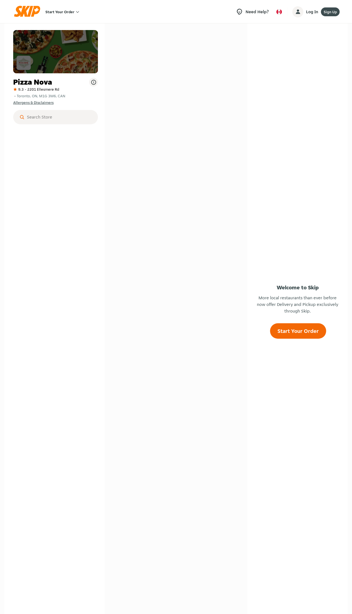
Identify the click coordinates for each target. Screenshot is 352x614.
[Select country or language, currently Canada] (279, 12)
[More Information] (93, 82)
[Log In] (297, 11)
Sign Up (330, 11)
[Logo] (28, 12)
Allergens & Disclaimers (33, 102)
